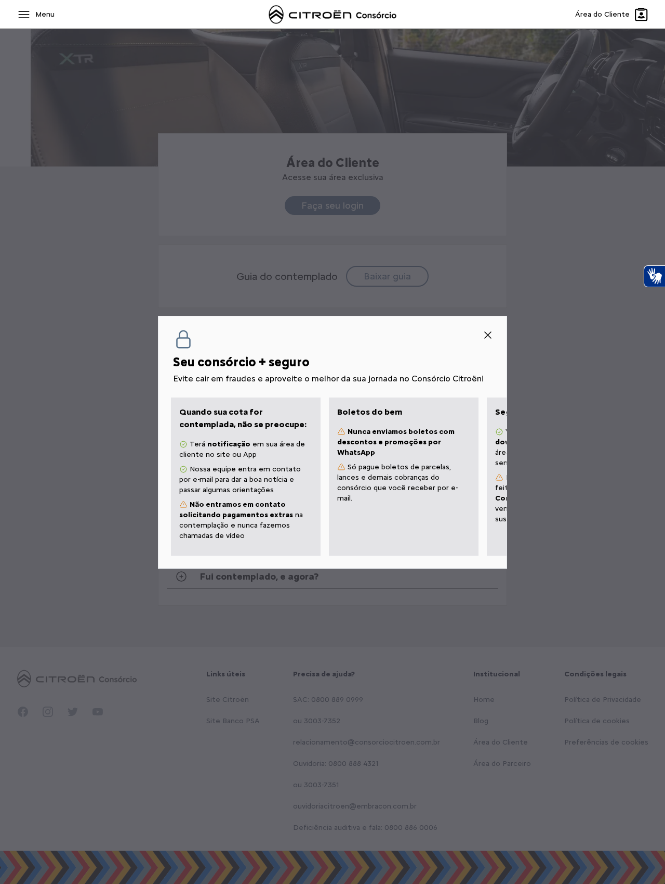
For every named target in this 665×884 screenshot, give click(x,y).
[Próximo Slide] (496, 476)
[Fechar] (487, 335)
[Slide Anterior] (169, 476)
